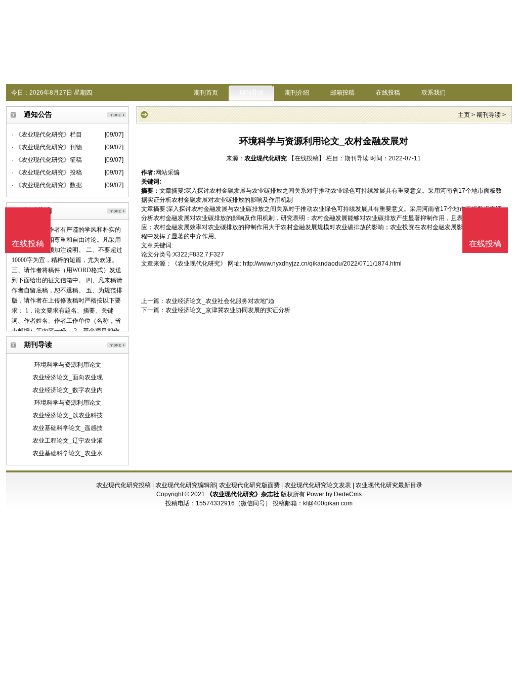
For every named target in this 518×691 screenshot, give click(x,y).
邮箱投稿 (342, 92)
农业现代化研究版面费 (249, 485)
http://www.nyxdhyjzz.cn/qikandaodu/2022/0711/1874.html (322, 263)
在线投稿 (388, 92)
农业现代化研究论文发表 (317, 485)
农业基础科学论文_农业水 (67, 453)
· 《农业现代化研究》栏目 (47, 134)
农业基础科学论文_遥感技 (67, 427)
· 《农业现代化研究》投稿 (47, 172)
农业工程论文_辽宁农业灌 (67, 440)
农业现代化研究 (265, 158)
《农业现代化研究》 (198, 263)
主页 (464, 114)
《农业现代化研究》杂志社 (242, 494)
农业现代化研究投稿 (123, 485)
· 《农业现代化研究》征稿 (47, 159)
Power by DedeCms (334, 494)
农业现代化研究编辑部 (185, 485)
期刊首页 (206, 92)
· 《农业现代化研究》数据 (47, 185)
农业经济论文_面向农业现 (67, 377)
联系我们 (433, 92)
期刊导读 (251, 92)
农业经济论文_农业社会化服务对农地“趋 (219, 301)
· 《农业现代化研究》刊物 (47, 147)
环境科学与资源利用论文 (67, 364)
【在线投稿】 (306, 158)
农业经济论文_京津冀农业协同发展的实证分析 (227, 310)
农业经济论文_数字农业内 (67, 390)
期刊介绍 (297, 92)
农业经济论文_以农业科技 (67, 415)
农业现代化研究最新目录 (389, 485)
